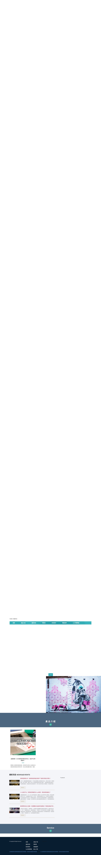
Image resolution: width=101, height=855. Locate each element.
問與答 (44, 622)
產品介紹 (23, 622)
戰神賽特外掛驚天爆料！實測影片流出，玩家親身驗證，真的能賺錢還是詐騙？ (37, 806)
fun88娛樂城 (76, 622)
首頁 (14, 622)
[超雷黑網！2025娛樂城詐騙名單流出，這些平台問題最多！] (23, 742)
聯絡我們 (64, 622)
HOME (11, 618)
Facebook (62, 777)
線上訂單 (15, 626)
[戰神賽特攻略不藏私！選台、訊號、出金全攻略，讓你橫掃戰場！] (14, 796)
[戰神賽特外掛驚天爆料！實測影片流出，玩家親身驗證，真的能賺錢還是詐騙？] (14, 810)
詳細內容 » (23, 787)
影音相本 (54, 622)
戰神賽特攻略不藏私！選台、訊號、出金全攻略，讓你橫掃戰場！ (36, 792)
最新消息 (34, 622)
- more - (50, 674)
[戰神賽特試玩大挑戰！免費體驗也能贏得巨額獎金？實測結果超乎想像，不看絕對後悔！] (14, 783)
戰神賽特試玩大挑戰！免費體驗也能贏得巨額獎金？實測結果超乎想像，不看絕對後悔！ (36, 779)
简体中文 (15, 618)
